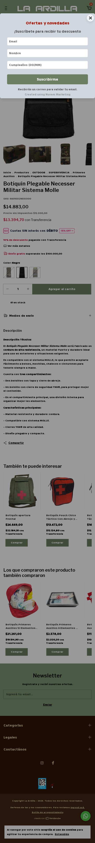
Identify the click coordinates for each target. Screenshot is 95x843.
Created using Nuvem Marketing (47, 95)
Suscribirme (47, 79)
